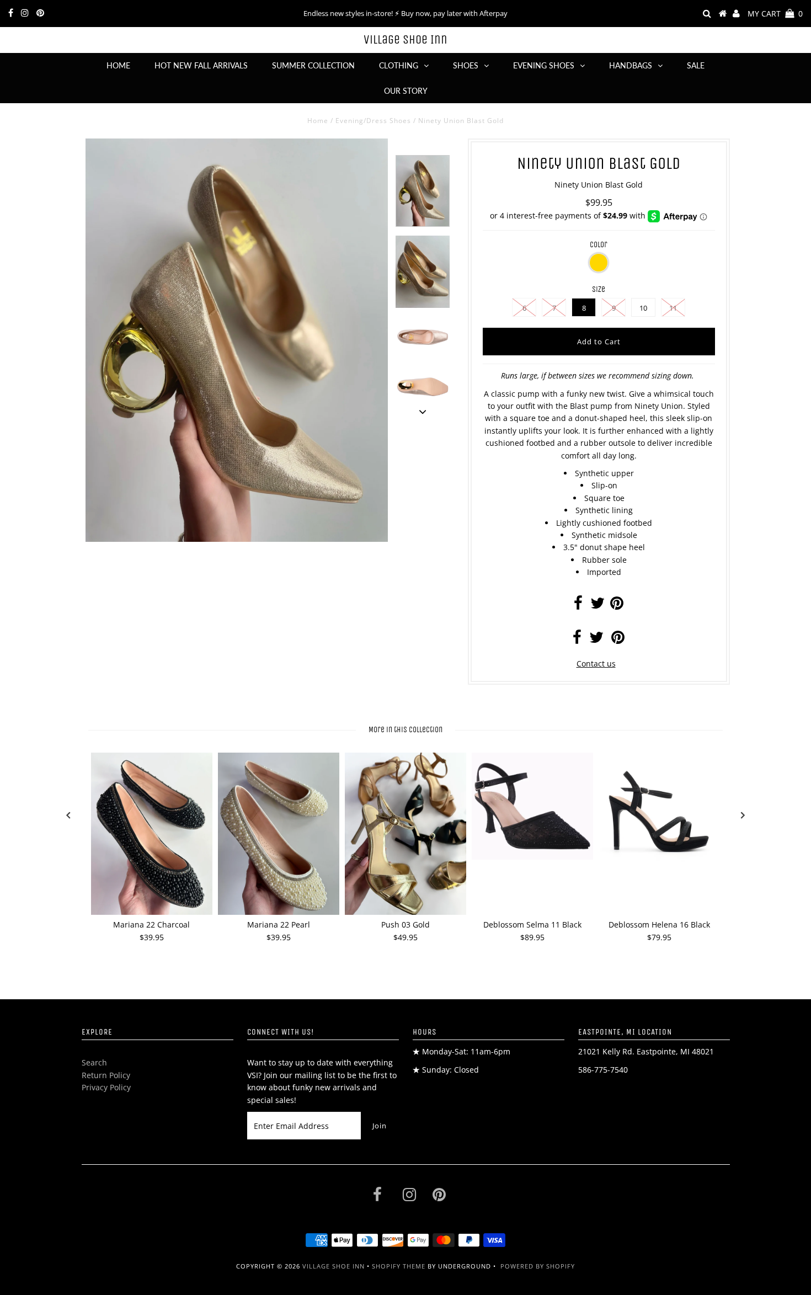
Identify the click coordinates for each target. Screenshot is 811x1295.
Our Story (406, 90)
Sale (696, 65)
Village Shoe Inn (405, 40)
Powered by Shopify (537, 1266)
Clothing (398, 65)
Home (118, 65)
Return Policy (106, 1075)
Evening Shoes (543, 65)
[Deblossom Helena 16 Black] (659, 813)
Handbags (630, 65)
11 (673, 308)
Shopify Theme (398, 1266)
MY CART (775, 13)
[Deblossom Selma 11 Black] (532, 806)
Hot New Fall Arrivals (201, 65)
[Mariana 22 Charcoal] (151, 833)
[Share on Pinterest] (616, 605)
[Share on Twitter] (597, 605)
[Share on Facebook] (578, 605)
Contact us (596, 663)
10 (643, 308)
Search (94, 1062)
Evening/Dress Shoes (373, 120)
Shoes (465, 65)
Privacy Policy (106, 1087)
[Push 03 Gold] (405, 833)
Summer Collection (313, 65)
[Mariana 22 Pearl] (278, 833)
